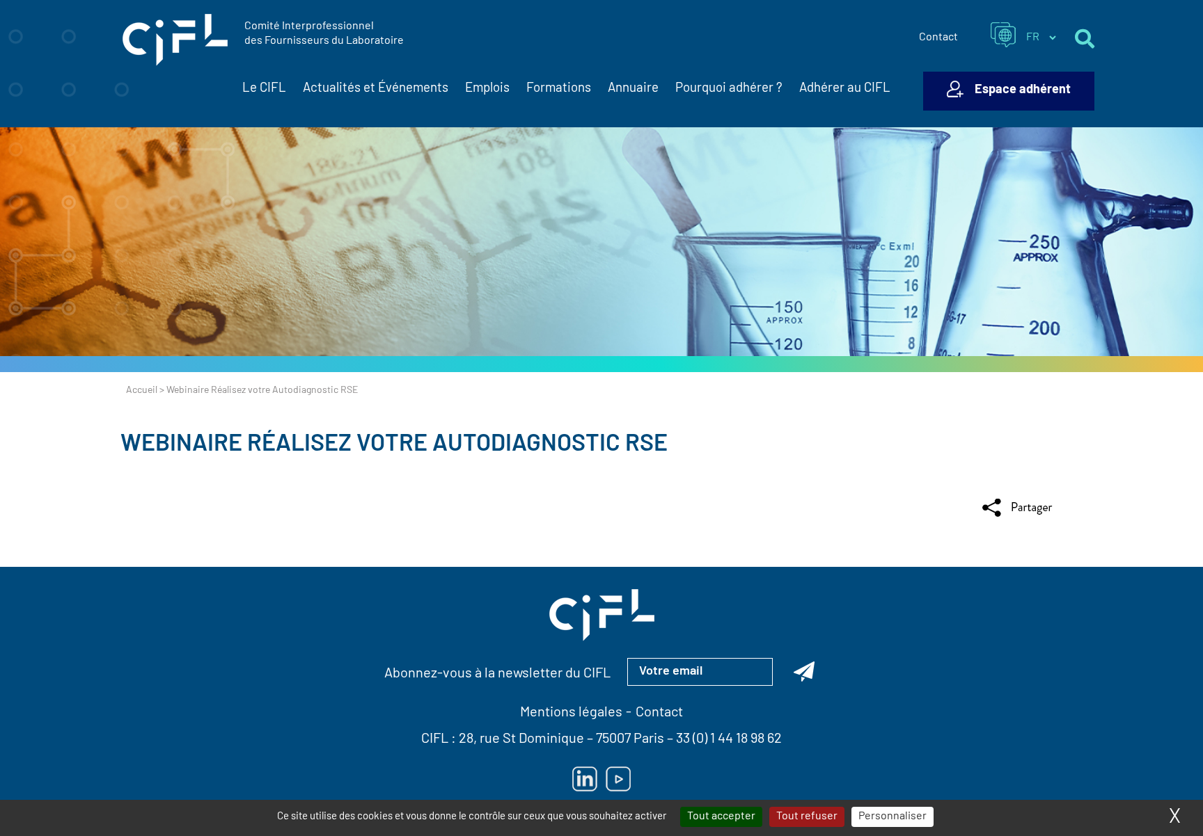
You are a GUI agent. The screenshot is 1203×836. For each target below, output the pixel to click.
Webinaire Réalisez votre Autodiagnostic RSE (394, 445)
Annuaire (633, 88)
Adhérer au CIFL (844, 88)
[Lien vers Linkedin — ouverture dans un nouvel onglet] (584, 779)
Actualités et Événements (375, 88)
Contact (938, 37)
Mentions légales (571, 713)
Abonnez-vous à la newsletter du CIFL (497, 674)
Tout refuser (807, 816)
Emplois (487, 88)
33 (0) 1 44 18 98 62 (729, 739)
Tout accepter (721, 816)
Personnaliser (892, 816)
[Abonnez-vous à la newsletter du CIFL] (804, 672)
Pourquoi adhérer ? (729, 88)
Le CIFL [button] (264, 88)
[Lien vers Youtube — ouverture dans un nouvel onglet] (618, 779)
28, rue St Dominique (521, 739)
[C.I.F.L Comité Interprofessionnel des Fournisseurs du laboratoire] (175, 40)
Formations (558, 88)
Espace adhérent (1023, 90)
